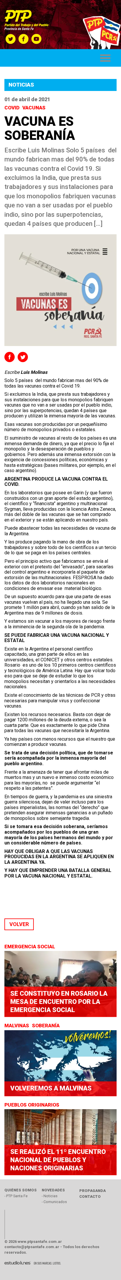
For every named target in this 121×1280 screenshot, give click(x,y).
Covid (12, 108)
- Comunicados (54, 1202)
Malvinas (17, 1025)
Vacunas (34, 108)
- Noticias (50, 1196)
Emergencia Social (30, 946)
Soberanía (46, 1025)
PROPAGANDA (92, 1190)
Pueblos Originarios (32, 1105)
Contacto (90, 1196)
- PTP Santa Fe (16, 1196)
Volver (19, 924)
